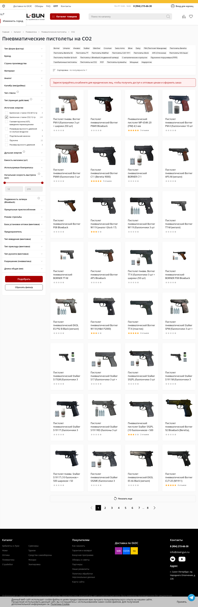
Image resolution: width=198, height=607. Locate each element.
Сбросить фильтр (24, 287)
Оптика (6, 555)
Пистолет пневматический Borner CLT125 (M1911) (178, 477)
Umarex (66, 48)
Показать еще (125, 498)
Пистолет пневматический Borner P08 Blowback (66, 224)
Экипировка (34, 564)
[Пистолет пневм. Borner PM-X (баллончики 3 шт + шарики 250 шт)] (67, 103)
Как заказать (78, 545)
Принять (182, 601)
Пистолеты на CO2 (88, 62)
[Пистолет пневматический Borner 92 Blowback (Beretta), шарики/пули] (179, 407)
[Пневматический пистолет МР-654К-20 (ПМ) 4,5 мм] (141, 103)
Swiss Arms (120, 48)
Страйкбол (7, 564)
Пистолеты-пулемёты (116, 62)
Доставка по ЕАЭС (22, 6)
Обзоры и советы (81, 559)
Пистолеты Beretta (178, 48)
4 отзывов (144, 333)
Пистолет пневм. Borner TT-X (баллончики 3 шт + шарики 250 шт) (141, 275)
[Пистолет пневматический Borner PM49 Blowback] (104, 103)
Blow (130, 48)
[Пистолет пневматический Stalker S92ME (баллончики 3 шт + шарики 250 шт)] (104, 458)
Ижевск (76, 48)
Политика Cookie (60, 604)
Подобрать (24, 279)
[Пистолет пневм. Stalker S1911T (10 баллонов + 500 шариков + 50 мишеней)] (67, 458)
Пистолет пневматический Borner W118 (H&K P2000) (104, 325)
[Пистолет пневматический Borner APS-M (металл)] (179, 154)
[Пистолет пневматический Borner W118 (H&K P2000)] (104, 306)
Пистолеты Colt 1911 (121, 53)
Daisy (138, 48)
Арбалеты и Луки (10, 545)
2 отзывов (144, 434)
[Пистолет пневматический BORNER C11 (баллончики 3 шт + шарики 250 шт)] (141, 154)
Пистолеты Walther (100, 53)
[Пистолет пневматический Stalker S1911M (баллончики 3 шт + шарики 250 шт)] (179, 357)
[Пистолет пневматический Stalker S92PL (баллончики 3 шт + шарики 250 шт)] (141, 357)
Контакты (66, 6)
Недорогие (147, 62)
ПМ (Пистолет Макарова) (155, 48)
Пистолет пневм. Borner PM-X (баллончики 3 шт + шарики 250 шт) (66, 122)
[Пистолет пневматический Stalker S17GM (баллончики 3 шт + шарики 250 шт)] (67, 357)
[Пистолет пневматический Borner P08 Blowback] (67, 204)
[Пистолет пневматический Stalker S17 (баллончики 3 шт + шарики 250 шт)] (104, 357)
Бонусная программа (82, 555)
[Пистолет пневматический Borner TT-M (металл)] (179, 204)
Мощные (134, 62)
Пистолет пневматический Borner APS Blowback (104, 275)
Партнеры (77, 564)
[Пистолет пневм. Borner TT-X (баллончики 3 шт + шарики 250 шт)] (141, 255)
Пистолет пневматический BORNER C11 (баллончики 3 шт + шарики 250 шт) (139, 176)
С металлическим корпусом (134, 57)
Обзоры (39, 6)
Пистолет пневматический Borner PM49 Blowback (104, 122)
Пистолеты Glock (141, 53)
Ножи (5, 550)
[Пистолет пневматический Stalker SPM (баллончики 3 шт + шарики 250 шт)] (179, 306)
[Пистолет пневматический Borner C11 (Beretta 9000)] (104, 154)
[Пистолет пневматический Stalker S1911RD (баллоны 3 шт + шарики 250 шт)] (104, 407)
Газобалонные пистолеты (65, 62)
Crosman (108, 48)
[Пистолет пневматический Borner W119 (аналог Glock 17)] (104, 204)
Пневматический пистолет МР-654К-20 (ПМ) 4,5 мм (139, 122)
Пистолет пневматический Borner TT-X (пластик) (141, 325)
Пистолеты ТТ (82, 53)
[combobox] (78, 70)
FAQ (48, 6)
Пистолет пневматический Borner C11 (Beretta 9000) (104, 173)
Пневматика (8, 559)
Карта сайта (78, 581)
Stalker (87, 48)
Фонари (32, 559)
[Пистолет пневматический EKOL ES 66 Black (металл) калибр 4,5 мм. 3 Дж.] (141, 458)
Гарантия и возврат (82, 550)
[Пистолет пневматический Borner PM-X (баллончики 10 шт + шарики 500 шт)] (179, 103)
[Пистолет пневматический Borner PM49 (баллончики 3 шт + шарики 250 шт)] (67, 154)
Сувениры (33, 545)
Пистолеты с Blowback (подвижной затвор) (99, 57)
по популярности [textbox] (77, 70)
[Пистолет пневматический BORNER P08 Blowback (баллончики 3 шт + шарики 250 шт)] (179, 255)
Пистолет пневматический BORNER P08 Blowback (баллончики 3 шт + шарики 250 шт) (177, 278)
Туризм (32, 550)
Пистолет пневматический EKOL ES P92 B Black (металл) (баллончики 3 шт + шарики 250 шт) (66, 328)
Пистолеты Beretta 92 (63, 53)
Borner (57, 48)
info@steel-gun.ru (179, 552)
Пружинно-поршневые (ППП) (164, 57)
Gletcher (96, 48)
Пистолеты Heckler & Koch (65, 57)
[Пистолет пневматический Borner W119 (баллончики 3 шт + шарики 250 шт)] (141, 204)
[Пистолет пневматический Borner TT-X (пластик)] (141, 306)
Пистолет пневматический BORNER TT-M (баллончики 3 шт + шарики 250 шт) (64, 278)
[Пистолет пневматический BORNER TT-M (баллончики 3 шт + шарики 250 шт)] (67, 255)
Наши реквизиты (80, 569)
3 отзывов (144, 130)
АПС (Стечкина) (159, 53)
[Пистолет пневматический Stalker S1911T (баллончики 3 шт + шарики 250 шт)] (67, 407)
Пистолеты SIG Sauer (178, 53)
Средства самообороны (40, 555)
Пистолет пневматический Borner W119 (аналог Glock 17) (104, 224)
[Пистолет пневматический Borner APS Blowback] (104, 255)
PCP (102, 62)
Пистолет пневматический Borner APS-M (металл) (178, 173)
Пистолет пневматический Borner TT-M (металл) (178, 224)
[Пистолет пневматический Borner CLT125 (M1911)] (179, 458)
